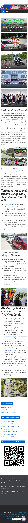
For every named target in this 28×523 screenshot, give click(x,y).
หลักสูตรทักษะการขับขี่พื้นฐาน (10, 83)
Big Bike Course (7, 65)
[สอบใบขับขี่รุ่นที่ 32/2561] (14, 98)
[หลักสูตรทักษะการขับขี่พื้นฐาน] (14, 79)
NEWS (4, 24)
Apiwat (12, 30)
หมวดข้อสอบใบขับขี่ (6, 407)
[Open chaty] (24, 519)
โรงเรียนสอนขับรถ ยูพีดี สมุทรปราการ (10, 436)
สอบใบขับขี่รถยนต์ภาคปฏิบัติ (8, 409)
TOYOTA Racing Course (9, 46)
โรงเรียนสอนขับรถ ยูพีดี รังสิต (12, 350)
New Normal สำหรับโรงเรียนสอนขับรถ (13, 27)
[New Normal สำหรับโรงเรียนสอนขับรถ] (14, 19)
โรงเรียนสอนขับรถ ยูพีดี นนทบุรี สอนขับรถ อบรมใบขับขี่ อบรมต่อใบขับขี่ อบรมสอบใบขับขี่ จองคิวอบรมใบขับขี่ (13, 481)
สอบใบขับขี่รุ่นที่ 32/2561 (9, 102)
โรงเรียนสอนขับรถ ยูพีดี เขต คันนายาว (10, 426)
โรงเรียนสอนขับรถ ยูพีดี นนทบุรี (12, 337)
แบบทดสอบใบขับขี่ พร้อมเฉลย (8, 412)
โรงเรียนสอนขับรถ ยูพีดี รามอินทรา (9, 424)
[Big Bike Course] (14, 60)
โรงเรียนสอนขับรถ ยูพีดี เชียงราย (9, 434)
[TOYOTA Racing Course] (14, 42)
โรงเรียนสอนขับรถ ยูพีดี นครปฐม (9, 431)
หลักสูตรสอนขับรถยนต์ (10, 204)
